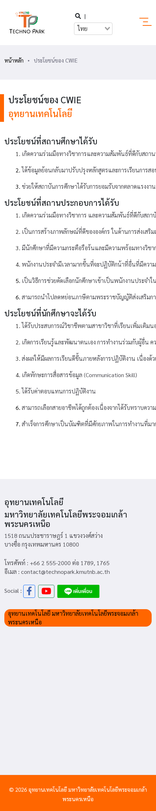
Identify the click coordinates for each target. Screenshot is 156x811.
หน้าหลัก (14, 60)
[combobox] (93, 29)
